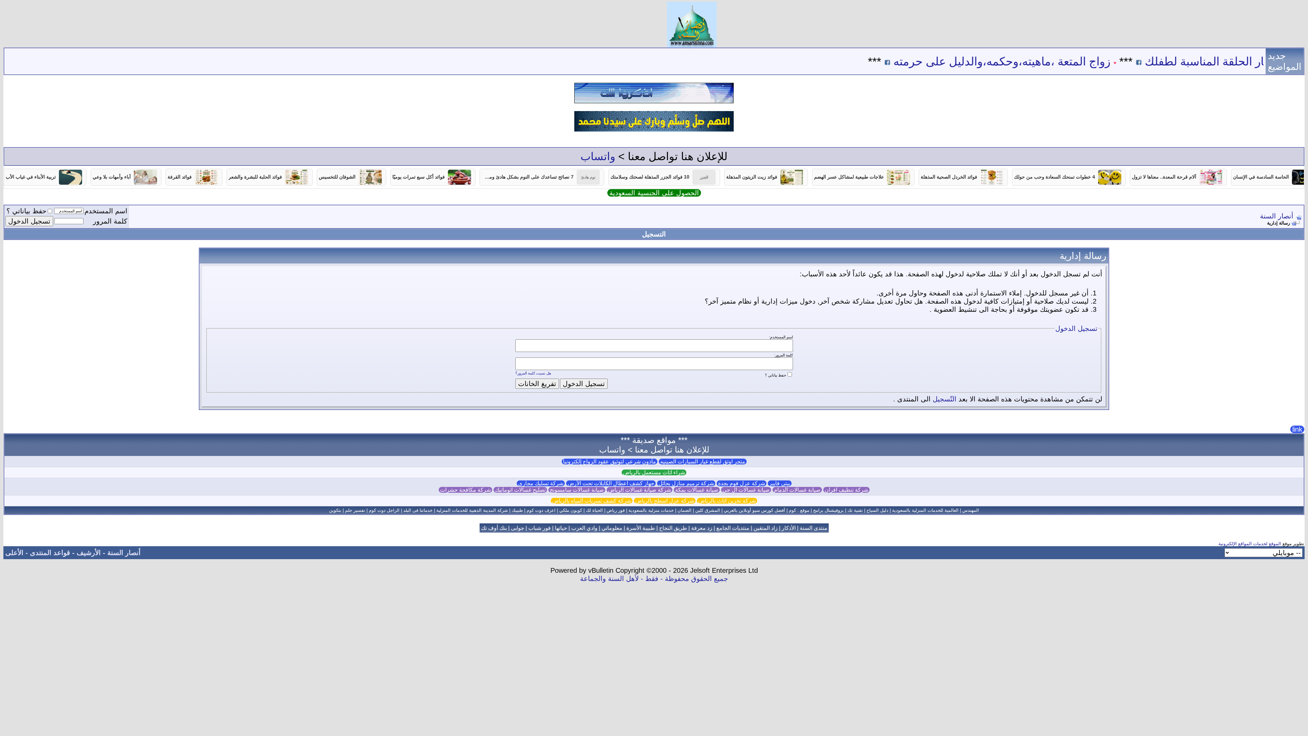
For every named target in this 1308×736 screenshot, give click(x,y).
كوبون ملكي (570, 510)
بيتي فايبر (780, 483)
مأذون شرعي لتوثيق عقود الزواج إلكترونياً (609, 461)
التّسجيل (944, 399)
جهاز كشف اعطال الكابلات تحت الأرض (611, 483)
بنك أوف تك (494, 528)
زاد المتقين (765, 528)
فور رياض (616, 510)
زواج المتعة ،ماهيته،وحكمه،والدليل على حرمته (1035, 61)
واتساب (597, 156)
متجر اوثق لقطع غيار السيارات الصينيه (703, 461)
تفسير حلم (355, 510)
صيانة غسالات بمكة (697, 490)
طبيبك (517, 510)
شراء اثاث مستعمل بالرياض (654, 472)
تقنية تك (855, 510)
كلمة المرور (110, 221)
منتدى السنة (813, 528)
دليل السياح (877, 510)
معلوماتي (612, 528)
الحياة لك (594, 510)
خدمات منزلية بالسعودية (651, 510)
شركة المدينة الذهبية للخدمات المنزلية (472, 510)
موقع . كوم (799, 510)
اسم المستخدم (105, 211)
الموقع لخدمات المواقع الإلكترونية (1249, 543)
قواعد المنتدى (50, 552)
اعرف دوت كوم (541, 510)
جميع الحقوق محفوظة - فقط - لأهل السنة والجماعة (654, 578)
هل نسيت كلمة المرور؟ (533, 373)
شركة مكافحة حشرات (465, 490)
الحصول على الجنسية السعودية (654, 193)
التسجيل (654, 234)
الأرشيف (89, 552)
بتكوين (335, 510)
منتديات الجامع (732, 528)
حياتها (561, 528)
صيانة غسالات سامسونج (576, 490)
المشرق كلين (707, 510)
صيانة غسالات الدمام (797, 490)
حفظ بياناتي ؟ (26, 211)
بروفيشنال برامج (828, 510)
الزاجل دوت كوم (384, 510)
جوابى (517, 528)
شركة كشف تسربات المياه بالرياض (592, 501)
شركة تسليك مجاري (541, 483)
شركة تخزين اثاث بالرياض (727, 501)
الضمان (684, 510)
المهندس (970, 510)
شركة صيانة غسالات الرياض (639, 490)
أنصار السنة (1276, 216)
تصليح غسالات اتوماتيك (520, 490)
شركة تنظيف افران (846, 490)
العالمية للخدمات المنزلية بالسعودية (925, 510)
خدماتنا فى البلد (418, 510)
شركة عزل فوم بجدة (741, 483)
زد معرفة (701, 528)
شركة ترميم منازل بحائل (686, 483)
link (1297, 429)
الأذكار (789, 528)
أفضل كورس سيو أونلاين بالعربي (754, 510)
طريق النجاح (673, 528)
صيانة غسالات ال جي (746, 490)
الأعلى (14, 552)
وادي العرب (584, 528)
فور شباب (539, 528)
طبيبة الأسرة (640, 528)
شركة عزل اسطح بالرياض (665, 501)
